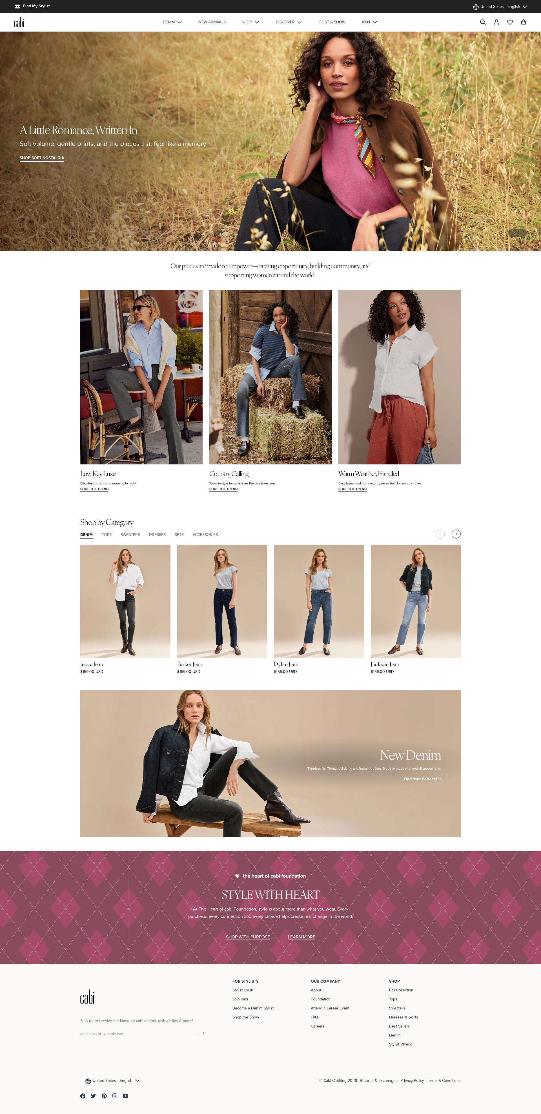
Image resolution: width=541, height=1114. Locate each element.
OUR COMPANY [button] (325, 981)
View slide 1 (514, 232)
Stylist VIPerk (400, 1044)
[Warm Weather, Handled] (399, 377)
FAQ (314, 1017)
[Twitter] (93, 1096)
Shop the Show (245, 1017)
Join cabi (240, 999)
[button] (173, 22)
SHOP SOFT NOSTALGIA (42, 158)
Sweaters (397, 1008)
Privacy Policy (412, 1080)
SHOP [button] (394, 981)
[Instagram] (114, 1096)
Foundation (321, 999)
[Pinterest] (104, 1096)
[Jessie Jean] (125, 601)
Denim (394, 1035)
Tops (393, 999)
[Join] (199, 1032)
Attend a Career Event (330, 1008)
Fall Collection (401, 990)
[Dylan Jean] (319, 601)
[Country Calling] (270, 377)
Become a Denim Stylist (253, 1008)
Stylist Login (242, 990)
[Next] (456, 534)
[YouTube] (125, 1096)
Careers (318, 1026)
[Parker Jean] (222, 601)
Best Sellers (399, 1026)
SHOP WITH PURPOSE (248, 937)
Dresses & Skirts (403, 1017)
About (316, 990)
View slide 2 (520, 232)
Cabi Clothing (335, 1080)
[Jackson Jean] (416, 601)
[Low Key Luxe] (141, 377)
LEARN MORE (301, 937)
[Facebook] (82, 1096)
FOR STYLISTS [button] (245, 981)
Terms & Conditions (444, 1080)
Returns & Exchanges (379, 1080)
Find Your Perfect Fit (422, 779)
